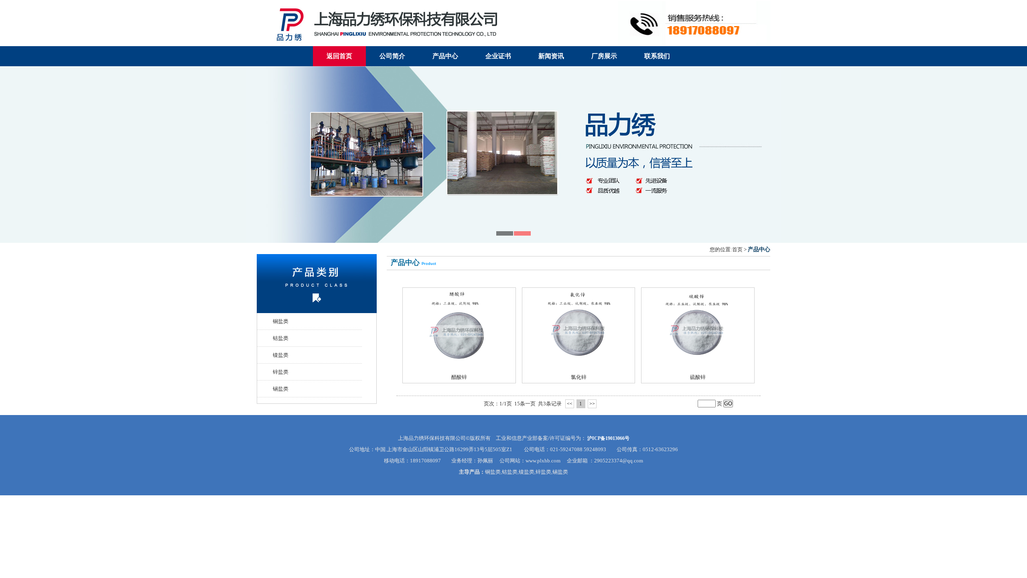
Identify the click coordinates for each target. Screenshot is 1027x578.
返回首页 (339, 56)
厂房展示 (604, 56)
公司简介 (392, 56)
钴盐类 (280, 338)
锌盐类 (280, 372)
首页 (737, 249)
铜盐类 (280, 321)
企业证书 (498, 56)
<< (569, 404)
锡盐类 (280, 389)
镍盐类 (280, 355)
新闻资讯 (551, 56)
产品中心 (445, 56)
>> (592, 404)
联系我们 (657, 56)
